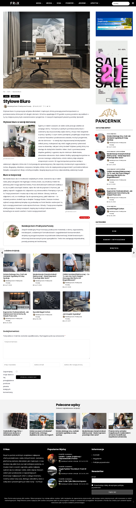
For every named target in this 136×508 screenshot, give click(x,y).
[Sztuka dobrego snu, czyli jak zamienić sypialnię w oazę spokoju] (16, 263)
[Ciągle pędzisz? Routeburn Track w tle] (52, 471)
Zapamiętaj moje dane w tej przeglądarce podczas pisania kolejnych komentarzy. (8, 381)
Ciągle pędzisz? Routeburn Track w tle (72, 470)
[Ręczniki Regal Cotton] (46, 300)
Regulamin (97, 458)
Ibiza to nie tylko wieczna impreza (72, 481)
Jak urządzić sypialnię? (72, 314)
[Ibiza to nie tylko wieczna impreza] (52, 483)
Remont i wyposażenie (117, 151)
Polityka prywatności (101, 462)
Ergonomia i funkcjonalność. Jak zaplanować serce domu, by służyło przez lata (16, 314)
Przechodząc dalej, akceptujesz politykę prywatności (108, 486)
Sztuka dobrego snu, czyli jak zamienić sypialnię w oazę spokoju (15, 276)
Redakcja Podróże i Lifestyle (69, 461)
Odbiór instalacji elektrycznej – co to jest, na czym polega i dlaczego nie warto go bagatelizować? (76, 277)
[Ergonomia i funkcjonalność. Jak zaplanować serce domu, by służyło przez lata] (16, 300)
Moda (38, 3)
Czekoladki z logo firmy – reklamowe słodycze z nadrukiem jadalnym (13, 433)
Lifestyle (94, 3)
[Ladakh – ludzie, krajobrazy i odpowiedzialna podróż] (52, 458)
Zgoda (61, 505)
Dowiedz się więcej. (71, 505)
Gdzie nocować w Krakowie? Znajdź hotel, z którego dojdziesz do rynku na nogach (41, 433)
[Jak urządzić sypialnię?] (76, 301)
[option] (15, 425)
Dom (59, 3)
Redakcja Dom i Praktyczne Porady (19, 106)
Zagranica (68, 454)
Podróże (70, 3)
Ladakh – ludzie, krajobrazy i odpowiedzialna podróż (70, 457)
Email (94, 477)
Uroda (49, 3)
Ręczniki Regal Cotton (41, 312)
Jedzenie (82, 3)
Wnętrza (15, 96)
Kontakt (96, 455)
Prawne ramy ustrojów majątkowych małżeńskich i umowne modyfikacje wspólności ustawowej (119, 434)
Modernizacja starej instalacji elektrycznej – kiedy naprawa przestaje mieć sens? (44, 276)
